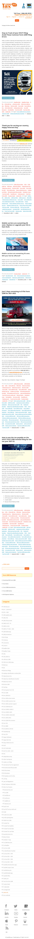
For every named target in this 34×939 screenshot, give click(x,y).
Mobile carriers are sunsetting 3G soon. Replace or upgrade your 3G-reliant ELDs (16, 225)
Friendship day (6, 731)
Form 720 (5, 723)
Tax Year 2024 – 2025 (8, 862)
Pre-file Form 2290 (7, 815)
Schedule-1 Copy (27, 192)
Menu (17, 20)
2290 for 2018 (6, 626)
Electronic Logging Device (18, 277)
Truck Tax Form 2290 (9, 211)
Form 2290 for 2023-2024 (9, 715)
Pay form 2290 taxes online (23, 425)
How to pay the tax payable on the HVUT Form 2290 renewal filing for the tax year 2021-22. (17, 439)
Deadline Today (25, 102)
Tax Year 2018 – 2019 (8, 853)
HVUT (4, 745)
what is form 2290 (27, 211)
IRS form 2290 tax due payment (9, 418)
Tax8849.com (7, 801)
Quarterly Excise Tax (8, 834)
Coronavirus (6, 642)
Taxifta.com (6, 878)
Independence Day (18, 108)
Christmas (5, 640)
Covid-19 (5, 645)
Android (25, 917)
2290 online (7, 197)
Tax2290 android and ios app (10, 864)
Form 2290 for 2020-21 (8, 709)
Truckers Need (11, 196)
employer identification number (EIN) (12, 673)
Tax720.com (7, 798)
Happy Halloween (7, 737)
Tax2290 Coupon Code (8, 867)
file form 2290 (14, 106)
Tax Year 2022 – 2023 (8, 856)
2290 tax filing (14, 197)
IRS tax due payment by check (12, 421)
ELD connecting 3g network (23, 275)
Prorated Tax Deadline (8, 826)
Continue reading (8, 98)
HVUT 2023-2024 (8, 108)
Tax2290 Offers (6, 876)
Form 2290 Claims (7, 591)
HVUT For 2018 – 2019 (8, 751)
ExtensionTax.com (8, 790)
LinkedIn (6, 917)
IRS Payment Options (8, 594)
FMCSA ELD (28, 277)
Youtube (16, 917)
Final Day (5, 687)
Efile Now (7, 106)
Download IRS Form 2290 (9, 580)
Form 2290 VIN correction (9, 720)
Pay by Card (5, 521)
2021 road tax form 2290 (19, 401)
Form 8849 (5, 726)
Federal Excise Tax (26, 186)
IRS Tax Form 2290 (24, 207)
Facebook (7, 909)
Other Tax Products (7, 787)
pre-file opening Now (8, 817)
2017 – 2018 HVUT (7, 609)
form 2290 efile (8, 408)
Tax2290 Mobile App (8, 873)
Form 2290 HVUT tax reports (23, 111)
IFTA (4, 753)
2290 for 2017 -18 (7, 623)
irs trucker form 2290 (10, 423)
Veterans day (19, 211)
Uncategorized (6, 889)
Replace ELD (5, 279)
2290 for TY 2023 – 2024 (8, 629)
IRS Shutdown (6, 773)
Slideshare (25, 924)
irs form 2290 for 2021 (10, 416)
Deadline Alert (17, 102)
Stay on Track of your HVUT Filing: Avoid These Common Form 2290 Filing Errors (17, 35)
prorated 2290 (16, 209)
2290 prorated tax (7, 634)
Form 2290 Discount (7, 706)
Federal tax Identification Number (11, 679)
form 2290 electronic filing (8, 201)
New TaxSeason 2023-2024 (9, 784)
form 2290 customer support (10, 704)
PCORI (4, 812)
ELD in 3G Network (6, 277)
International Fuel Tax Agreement (11, 765)
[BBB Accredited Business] (23, 5)
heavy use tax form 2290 (21, 412)
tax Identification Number (9, 851)
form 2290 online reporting (14, 410)
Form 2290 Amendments (9, 587)
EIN (21, 404)
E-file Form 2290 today (8, 662)
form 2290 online (11, 190)
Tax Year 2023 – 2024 (8, 859)
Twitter (15, 909)
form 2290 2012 (6, 695)
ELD (15, 275)
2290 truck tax (22, 197)
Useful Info (7, 111)
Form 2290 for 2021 (13, 389)
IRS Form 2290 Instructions (23, 416)
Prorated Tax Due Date (8, 828)
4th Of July (5, 637)
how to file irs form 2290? (25, 205)
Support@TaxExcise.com (23, 15)
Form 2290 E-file (27, 199)
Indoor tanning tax (7, 759)
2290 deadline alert (7, 615)
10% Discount (6, 606)
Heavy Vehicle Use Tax (21, 190)
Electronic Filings (17, 186)
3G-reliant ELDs (9, 275)
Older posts (5, 564)
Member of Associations (28, 17)
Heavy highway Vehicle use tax (16, 203)
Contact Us (21, 17)
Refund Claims (20, 395)
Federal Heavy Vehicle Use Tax (9, 199)
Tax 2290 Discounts (7, 842)
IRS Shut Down (6, 770)
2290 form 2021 (11, 402)
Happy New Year (7, 740)
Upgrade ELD (12, 279)
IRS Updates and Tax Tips (13, 393)
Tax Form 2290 (18, 109)
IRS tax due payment (14, 420)
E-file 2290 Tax (8, 104)
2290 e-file (5, 618)
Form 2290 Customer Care (9, 701)
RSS (6, 932)
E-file (25, 184)
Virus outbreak (6, 895)
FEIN (26, 406)
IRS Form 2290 (5, 113)
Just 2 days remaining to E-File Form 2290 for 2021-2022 (16, 292)
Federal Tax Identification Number (15, 406)
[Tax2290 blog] (9, 9)
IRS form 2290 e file (14, 207)
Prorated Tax (6, 823)
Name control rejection (10, 425)
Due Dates (5, 583)
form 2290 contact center (9, 698)
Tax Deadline (11, 109)
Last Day (5, 778)
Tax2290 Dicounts (7, 870)
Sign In (8, 17)
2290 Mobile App (7, 631)
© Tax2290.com (9, 937)
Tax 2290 (6, 792)
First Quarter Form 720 (8, 690)
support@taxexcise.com (15, 372)
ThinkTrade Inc (16, 937)
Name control (19, 423)
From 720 (5, 734)
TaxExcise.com (23, 143)
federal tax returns (6, 188)
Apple (6, 924)
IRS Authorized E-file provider (15, 192)
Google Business (26, 909)
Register (14, 17)
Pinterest (16, 924)
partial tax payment (7, 209)
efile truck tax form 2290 (13, 404)
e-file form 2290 (16, 104)
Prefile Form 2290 (7, 820)
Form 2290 (20, 106)
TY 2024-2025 (6, 887)
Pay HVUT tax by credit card (8, 395)
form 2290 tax (11, 412)
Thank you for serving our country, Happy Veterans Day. (15, 126)
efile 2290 (29, 197)
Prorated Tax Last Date (8, 831)
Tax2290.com (13, 194)
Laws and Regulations (25, 393)
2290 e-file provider (18, 184)
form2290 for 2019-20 (8, 728)
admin (8, 115)
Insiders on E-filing (14, 391)
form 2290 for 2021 (18, 408)
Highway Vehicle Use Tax (12, 205)
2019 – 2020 (6, 612)
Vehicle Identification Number (17, 113)
